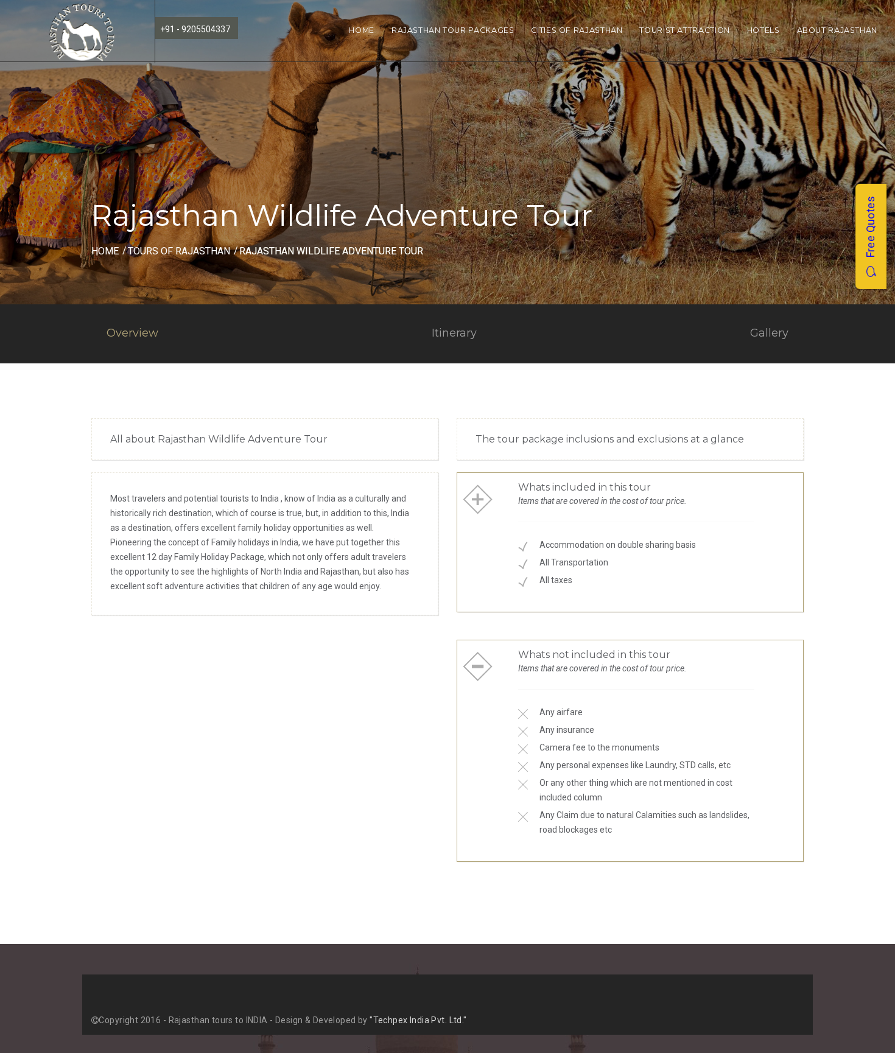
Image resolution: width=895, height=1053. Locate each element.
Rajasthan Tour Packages (452, 30)
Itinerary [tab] (454, 333)
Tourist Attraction (684, 30)
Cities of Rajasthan (576, 30)
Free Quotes (870, 231)
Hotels (763, 30)
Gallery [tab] (769, 333)
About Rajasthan (837, 30)
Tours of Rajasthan (179, 251)
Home (361, 30)
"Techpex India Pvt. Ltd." (418, 1020)
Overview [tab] (132, 333)
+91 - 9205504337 (195, 29)
